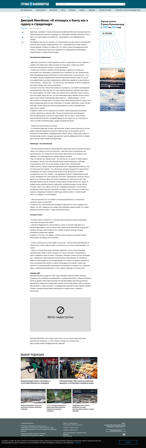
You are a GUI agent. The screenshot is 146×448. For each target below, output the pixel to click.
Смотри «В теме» (105, 10)
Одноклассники (67, 436)
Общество (24, 28)
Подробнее (77, 442)
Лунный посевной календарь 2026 (128, 10)
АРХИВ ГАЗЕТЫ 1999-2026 (115, 430)
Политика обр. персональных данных (115, 425)
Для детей (53, 10)
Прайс (123, 423)
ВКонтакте (66, 434)
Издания (92, 10)
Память (82, 10)
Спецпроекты (41, 10)
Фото (63, 10)
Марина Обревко (36, 28)
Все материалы (26, 10)
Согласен (128, 442)
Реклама (72, 10)
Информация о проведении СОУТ (116, 426)
